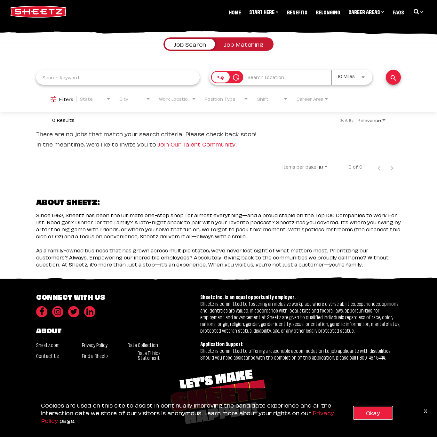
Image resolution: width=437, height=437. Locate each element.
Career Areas (364, 11)
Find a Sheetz (95, 355)
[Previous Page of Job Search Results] (379, 166)
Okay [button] (373, 413)
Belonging (328, 11)
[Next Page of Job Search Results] (391, 166)
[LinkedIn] (89, 311)
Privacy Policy (94, 344)
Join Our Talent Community (196, 144)
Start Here (261, 11)
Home (235, 11)
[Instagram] (57, 311)
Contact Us (47, 355)
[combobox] (118, 77)
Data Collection (143, 344)
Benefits (297, 11)
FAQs (398, 11)
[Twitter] (73, 311)
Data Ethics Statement (149, 355)
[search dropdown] (417, 11)
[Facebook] (41, 311)
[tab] (190, 44)
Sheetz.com (48, 344)
